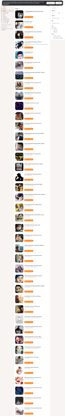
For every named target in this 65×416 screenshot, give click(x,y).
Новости (2, 26)
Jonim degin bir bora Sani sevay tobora (32, 347)
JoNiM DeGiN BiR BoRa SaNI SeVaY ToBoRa (33, 164)
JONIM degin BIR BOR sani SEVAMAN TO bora (34, 214)
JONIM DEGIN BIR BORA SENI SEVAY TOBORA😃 (34, 194)
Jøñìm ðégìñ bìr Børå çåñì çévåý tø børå (32, 92)
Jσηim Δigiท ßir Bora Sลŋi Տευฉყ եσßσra (32, 174)
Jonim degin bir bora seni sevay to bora (32, 377)
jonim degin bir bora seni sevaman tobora (33, 235)
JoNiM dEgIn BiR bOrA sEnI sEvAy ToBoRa (33, 184)
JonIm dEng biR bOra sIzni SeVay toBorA (33, 204)
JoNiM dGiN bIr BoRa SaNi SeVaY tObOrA (33, 326)
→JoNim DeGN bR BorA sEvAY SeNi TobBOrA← (34, 245)
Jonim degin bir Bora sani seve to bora (32, 62)
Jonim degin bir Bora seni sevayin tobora (32, 123)
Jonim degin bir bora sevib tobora (31, 367)
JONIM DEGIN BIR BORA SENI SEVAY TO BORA (34, 72)
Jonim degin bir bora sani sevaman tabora (33, 255)
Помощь (9, 24)
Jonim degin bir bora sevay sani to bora (32, 82)
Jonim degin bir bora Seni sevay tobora (32, 296)
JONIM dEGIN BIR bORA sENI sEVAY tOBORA (34, 133)
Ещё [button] (5, 26)
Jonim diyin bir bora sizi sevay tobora (32, 306)
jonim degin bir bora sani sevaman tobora (33, 387)
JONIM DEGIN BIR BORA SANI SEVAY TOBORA (34, 143)
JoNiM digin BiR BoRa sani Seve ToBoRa (32, 336)
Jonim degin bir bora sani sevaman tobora (33, 408)
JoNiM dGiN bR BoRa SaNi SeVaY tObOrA (33, 265)
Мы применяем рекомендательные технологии (7, 28)
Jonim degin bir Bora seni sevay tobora (32, 113)
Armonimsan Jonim (28, 21)
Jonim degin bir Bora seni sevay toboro (32, 153)
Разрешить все (50, 3)
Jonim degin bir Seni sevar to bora (31, 103)
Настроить (58, 3)
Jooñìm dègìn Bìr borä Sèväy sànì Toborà (32, 42)
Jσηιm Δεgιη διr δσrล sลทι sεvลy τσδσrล (33, 316)
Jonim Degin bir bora (28, 52)
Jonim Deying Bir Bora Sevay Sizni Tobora (33, 31)
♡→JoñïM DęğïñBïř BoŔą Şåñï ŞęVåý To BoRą (33, 11)
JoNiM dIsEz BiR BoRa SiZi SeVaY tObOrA (33, 275)
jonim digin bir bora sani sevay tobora (32, 225)
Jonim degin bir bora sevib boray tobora (32, 397)
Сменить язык (3, 22)
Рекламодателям (4, 24)
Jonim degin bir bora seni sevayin (31, 357)
